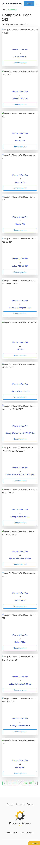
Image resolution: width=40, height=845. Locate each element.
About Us (10, 804)
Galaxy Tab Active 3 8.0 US (20, 684)
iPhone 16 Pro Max (20, 50)
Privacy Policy (12, 833)
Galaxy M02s (20, 600)
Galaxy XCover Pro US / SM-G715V (20, 475)
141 (14, 783)
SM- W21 (20, 349)
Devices (30, 804)
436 (30, 783)
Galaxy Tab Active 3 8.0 (20, 726)
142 (20, 783)
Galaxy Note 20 (20, 57)
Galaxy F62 (20, 767)
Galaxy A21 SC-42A (20, 266)
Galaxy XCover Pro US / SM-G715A (20, 433)
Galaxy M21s (20, 182)
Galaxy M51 (20, 140)
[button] (37, 3)
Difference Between (12, 3)
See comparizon (20, 63)
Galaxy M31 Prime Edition (20, 558)
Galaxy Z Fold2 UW (20, 99)
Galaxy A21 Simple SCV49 (20, 308)
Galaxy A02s (20, 642)
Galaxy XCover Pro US (20, 391)
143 (25, 783)
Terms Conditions (27, 833)
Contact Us (20, 804)
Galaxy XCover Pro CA (20, 517)
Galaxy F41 (20, 224)
